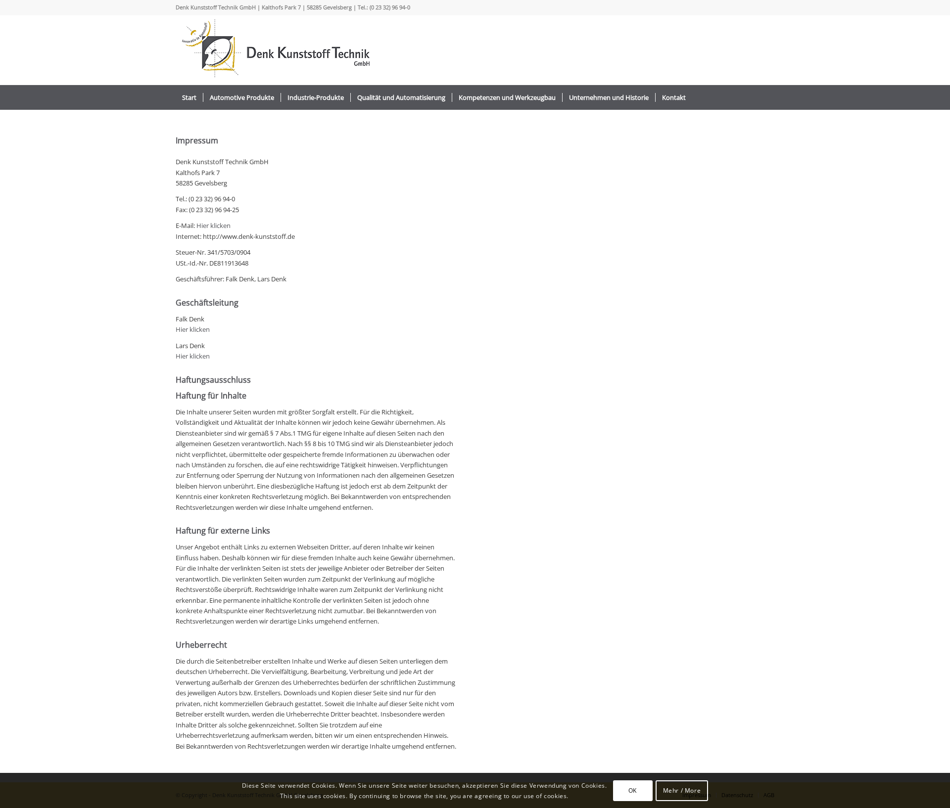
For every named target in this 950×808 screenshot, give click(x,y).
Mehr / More (682, 790)
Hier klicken (213, 225)
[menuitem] (189, 97)
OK (632, 790)
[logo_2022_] (275, 50)
